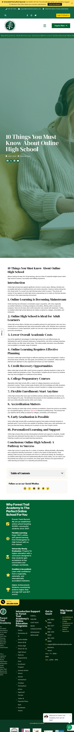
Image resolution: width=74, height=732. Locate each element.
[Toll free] (3, 602)
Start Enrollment (55, 4)
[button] (5, 15)
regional (32, 410)
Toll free (9, 601)
